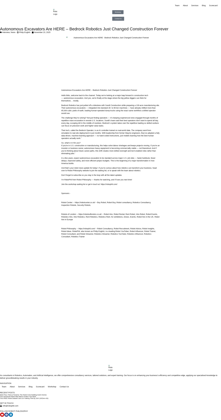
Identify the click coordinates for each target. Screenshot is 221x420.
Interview (6, 32)
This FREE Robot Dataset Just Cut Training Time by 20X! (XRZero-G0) (24, 398)
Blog (204, 5)
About (185, 5)
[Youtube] (2, 414)
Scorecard (213, 5)
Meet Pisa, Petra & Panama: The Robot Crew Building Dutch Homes (23, 395)
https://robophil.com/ (109, 184)
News (13, 32)
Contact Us (64, 387)
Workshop (52, 387)
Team (177, 5)
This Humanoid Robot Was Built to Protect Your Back (18, 396)
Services (194, 5)
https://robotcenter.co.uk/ (85, 202)
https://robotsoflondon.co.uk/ (90, 214)
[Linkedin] (11, 414)
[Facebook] (6, 414)
